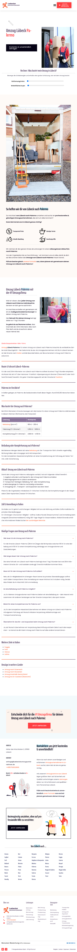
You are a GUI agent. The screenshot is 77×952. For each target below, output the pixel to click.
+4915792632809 (12, 767)
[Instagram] (6, 949)
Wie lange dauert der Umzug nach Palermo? (20, 556)
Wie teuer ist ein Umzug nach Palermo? (18, 538)
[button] (55, 5)
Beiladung (6, 424)
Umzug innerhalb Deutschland (16, 674)
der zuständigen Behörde (35, 520)
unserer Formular (29, 261)
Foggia (7, 647)
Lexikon (60, 949)
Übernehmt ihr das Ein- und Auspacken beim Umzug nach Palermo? (29, 622)
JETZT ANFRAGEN (18, 828)
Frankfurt (59, 377)
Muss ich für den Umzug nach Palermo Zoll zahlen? (22, 571)
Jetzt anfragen (39, 725)
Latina (7, 654)
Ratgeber (55, 949)
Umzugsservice (54, 903)
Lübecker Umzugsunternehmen (9, 343)
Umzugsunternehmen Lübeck (19, 949)
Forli (6, 649)
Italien (19, 343)
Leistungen (63, 779)
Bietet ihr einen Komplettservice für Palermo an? (22, 604)
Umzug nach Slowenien (13, 672)
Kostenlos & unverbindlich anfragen (20, 48)
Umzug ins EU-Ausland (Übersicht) (18, 677)
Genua (7, 652)
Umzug (4, 347)
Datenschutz (73, 949)
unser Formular (49, 793)
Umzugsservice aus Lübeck (56, 774)
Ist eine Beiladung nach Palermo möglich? (19, 589)
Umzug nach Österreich (13, 669)
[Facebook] (3, 949)
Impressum (66, 949)
